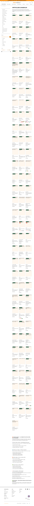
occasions (21, 467)
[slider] (1, 51)
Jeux (2, 25)
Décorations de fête (4, 31)
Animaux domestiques (4, 28)
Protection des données (13, 496)
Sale (2, 32)
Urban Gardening (4, 19)
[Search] (31, 2)
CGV (12, 494)
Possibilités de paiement (5, 493)
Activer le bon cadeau (7, 1)
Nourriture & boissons (4, 13)
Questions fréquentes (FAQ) (14, 491)
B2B (19, 492)
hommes (22, 459)
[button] (10, 36)
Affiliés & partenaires (5, 495)
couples (24, 459)
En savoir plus (28, 499)
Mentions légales (24, 503)
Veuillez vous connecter (13, 493)
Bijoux (3, 22)
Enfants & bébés (4, 21)
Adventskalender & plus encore (25, 442)
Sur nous (5, 490)
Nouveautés (3, 9)
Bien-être (14, 460)
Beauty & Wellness (4, 15)
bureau (18, 460)
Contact (1, 1)
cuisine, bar (16, 460)
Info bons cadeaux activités (6, 498)
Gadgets (3, 16)
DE (31, 1)
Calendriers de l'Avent (4, 10)
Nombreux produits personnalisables (17, 466)
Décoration (3, 20)
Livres (3, 27)
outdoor (20, 460)
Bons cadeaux (20, 491)
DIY (2, 26)
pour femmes (19, 459)
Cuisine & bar (3, 14)
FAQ (3, 1)
